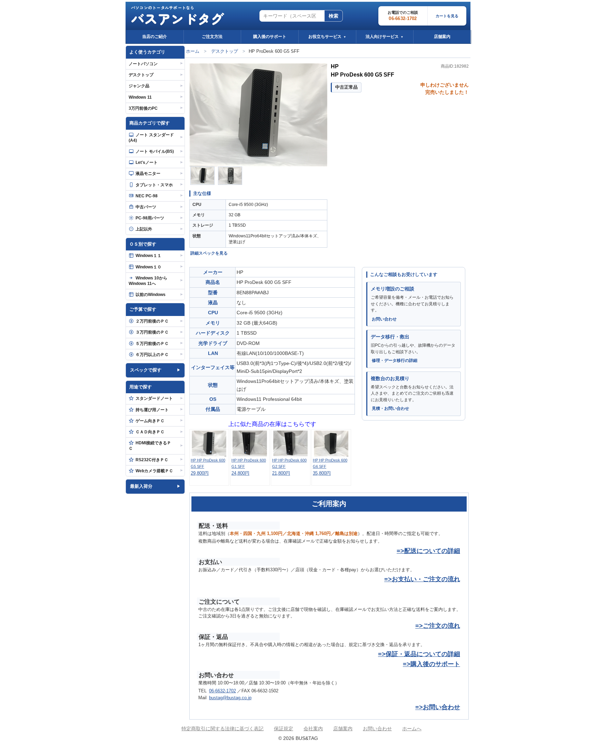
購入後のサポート (269, 36)
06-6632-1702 (222, 691)
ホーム (192, 51)
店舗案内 (442, 36)
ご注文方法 (212, 36)
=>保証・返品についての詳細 (419, 654)
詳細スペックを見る (209, 253)
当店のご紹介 (154, 36)
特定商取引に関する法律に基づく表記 (222, 728)
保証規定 (283, 728)
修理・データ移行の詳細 (394, 360)
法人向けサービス (385, 36)
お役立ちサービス (327, 36)
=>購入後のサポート (431, 664)
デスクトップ (224, 51)
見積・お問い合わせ (390, 408)
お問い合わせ (384, 319)
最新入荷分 (141, 486)
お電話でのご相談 (403, 15)
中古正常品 (346, 87)
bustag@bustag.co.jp (230, 697)
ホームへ (411, 728)
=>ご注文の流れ (437, 625)
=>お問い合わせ (437, 707)
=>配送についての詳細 (428, 550)
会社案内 (313, 728)
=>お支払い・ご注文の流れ (422, 579)
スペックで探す (145, 370)
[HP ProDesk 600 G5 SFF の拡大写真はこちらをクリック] (258, 114)
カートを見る (447, 16)
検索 (333, 16)
